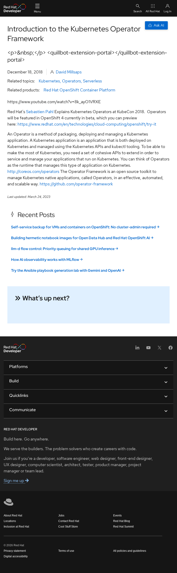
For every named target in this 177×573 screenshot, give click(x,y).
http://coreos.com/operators (33, 171)
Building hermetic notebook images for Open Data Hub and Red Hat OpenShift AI (80, 237)
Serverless (92, 81)
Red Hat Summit (123, 526)
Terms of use (66, 550)
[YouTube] (148, 349)
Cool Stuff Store (68, 526)
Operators (71, 81)
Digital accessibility (16, 556)
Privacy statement (15, 550)
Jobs (61, 515)
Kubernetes (49, 81)
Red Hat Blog (121, 521)
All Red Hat (153, 11)
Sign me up (14, 480)
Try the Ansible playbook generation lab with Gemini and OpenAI (66, 270)
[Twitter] (159, 349)
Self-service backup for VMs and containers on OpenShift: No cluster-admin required (83, 227)
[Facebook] (170, 349)
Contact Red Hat (68, 521)
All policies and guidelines (129, 550)
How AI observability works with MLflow (45, 259)
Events (117, 515)
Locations (10, 521)
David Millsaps (69, 72)
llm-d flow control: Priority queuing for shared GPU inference (63, 248)
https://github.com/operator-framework (76, 184)
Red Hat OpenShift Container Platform (79, 90)
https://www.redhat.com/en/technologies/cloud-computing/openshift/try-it (87, 124)
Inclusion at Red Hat (16, 526)
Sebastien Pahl (39, 111)
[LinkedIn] (137, 349)
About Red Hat (13, 515)
